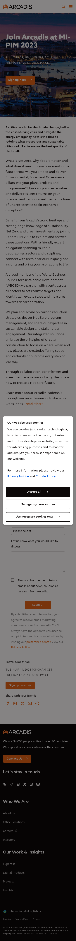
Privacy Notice (18, 476)
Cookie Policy (46, 476)
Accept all (34, 491)
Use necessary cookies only (34, 516)
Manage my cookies (34, 504)
